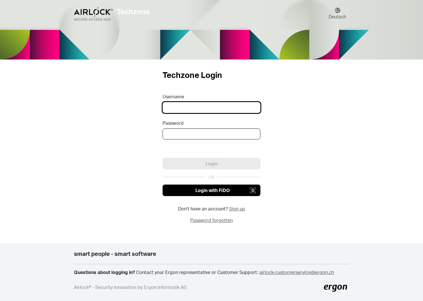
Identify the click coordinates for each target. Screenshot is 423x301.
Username (173, 96)
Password (173, 123)
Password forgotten (211, 220)
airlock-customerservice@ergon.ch (296, 272)
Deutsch (337, 17)
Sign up (237, 209)
